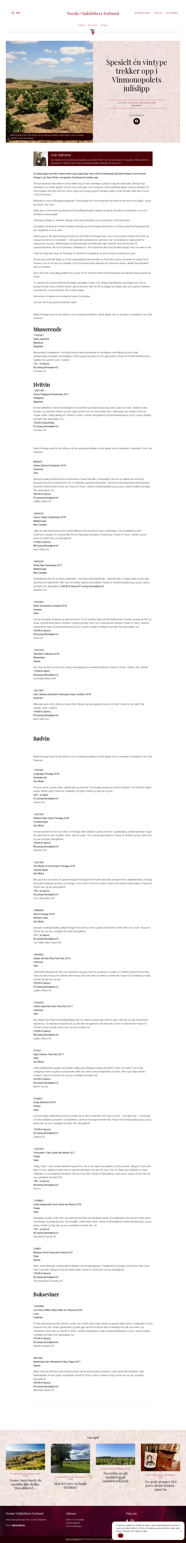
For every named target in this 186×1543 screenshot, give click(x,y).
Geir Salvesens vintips (147, 103)
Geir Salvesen (133, 103)
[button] (16, 13)
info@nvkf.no (18, 1525)
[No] (180, 1530)
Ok (120, 1535)
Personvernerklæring (73, 1539)
